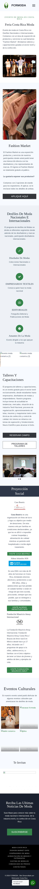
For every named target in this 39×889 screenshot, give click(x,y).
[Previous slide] (4, 466)
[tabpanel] (19, 779)
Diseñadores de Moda (20, 853)
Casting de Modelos (19, 861)
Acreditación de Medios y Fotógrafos (19, 857)
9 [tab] (33, 786)
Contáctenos (19, 867)
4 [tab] (16, 786)
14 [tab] (21, 790)
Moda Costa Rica (19, 847)
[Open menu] (33, 5)
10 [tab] (36, 786)
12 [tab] (15, 790)
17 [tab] (31, 790)
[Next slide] (34, 66)
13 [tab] (18, 790)
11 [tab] (12, 790)
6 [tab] (23, 786)
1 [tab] (7, 786)
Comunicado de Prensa (19, 864)
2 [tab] (10, 786)
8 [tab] (29, 786)
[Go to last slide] (4, 66)
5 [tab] (20, 786)
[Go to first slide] (34, 466)
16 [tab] (28, 790)
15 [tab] (25, 790)
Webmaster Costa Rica (19, 878)
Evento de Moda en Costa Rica (19, 18)
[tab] (18, 479)
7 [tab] (26, 786)
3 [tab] (13, 786)
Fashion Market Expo (19, 850)
